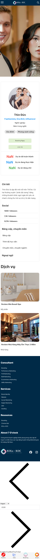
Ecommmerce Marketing (8, 379)
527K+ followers (10, 221)
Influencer (31, 119)
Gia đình (10, 132)
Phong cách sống (26, 132)
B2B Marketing (6, 376)
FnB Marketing (5, 374)
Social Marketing (6, 400)
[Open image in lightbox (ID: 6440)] (20, 41)
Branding (4, 368)
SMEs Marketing (6, 382)
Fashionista (10, 119)
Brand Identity (5, 394)
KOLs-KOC (4, 426)
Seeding (3, 408)
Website (3, 397)
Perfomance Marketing (8, 371)
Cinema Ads (5, 423)
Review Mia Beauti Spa (11, 304)
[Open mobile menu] (2, 2)
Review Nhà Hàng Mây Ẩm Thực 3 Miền (18, 344)
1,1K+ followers (10, 216)
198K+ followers (10, 211)
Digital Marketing (6, 403)
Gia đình (21, 119)
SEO (2, 406)
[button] (3, 41)
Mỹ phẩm (4, 309)
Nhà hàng (4, 350)
